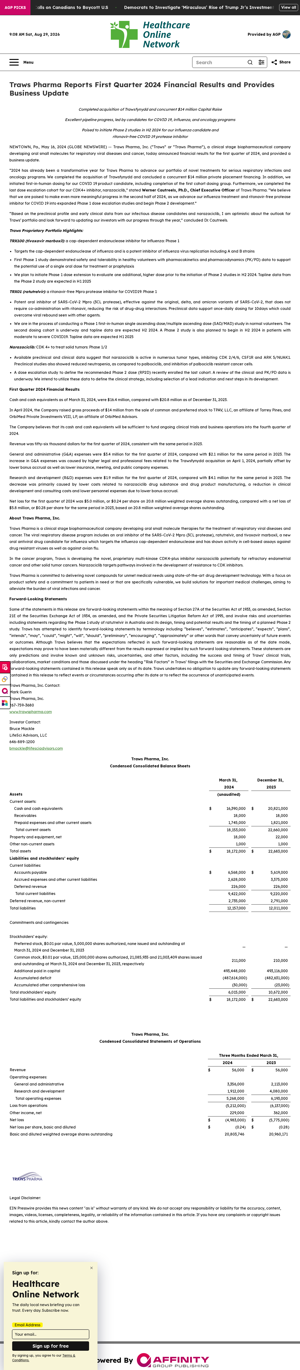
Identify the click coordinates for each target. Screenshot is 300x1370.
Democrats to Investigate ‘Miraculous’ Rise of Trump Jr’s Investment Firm (204, 7)
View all (288, 7)
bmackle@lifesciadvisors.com (36, 748)
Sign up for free (51, 1346)
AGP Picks (15, 7)
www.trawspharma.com (30, 711)
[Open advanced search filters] (261, 62)
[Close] (91, 1268)
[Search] (250, 62)
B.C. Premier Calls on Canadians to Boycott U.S (57, 7)
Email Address (27, 1325)
